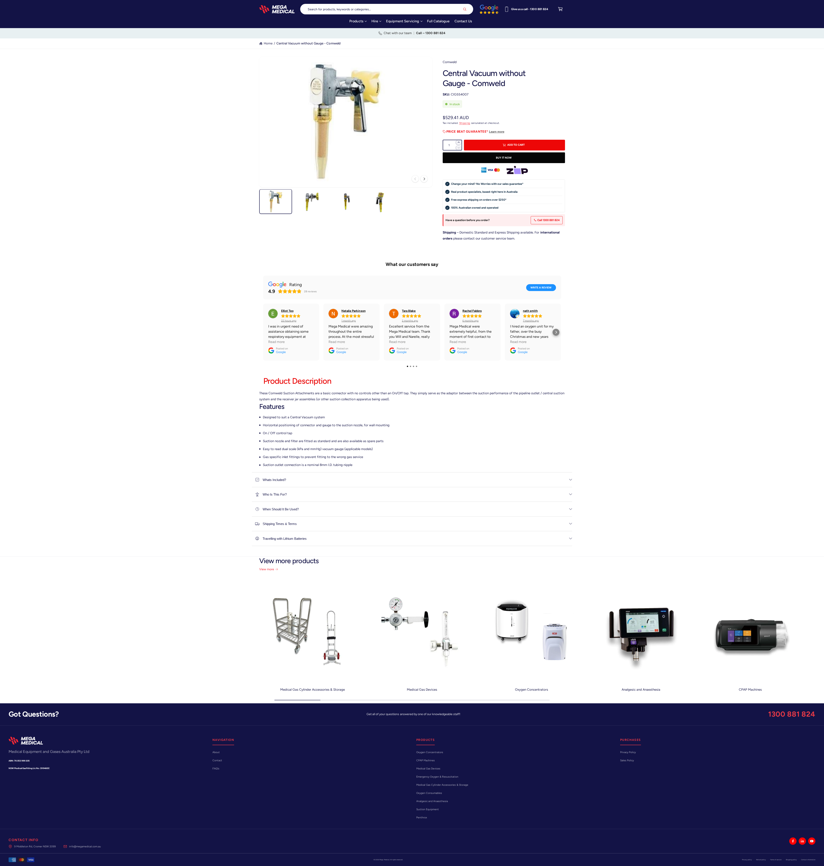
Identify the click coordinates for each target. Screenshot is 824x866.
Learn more (496, 131)
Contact (217, 760)
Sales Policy (627, 760)
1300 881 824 (791, 714)
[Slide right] (424, 178)
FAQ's (215, 768)
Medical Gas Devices (422, 690)
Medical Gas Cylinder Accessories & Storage (312, 690)
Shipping (464, 122)
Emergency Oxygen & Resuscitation (437, 776)
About (216, 752)
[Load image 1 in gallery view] (275, 201)
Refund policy (761, 860)
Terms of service (776, 860)
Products (356, 21)
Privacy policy (747, 860)
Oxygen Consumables (429, 793)
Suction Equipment (427, 809)
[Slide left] (415, 178)
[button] (358, 22)
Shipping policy (791, 860)
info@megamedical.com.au (85, 846)
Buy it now (503, 157)
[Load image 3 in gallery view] (345, 201)
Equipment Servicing (402, 21)
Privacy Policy (628, 752)
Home (268, 43)
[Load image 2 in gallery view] (310, 201)
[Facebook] (793, 841)
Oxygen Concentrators (531, 690)
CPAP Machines (750, 690)
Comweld (450, 62)
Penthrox (421, 817)
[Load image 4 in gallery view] (380, 201)
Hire (374, 21)
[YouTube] (811, 841)
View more (266, 569)
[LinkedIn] (802, 841)
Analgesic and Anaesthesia (641, 690)
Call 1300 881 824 (548, 220)
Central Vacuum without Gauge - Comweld (308, 43)
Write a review (540, 287)
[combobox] (387, 9)
